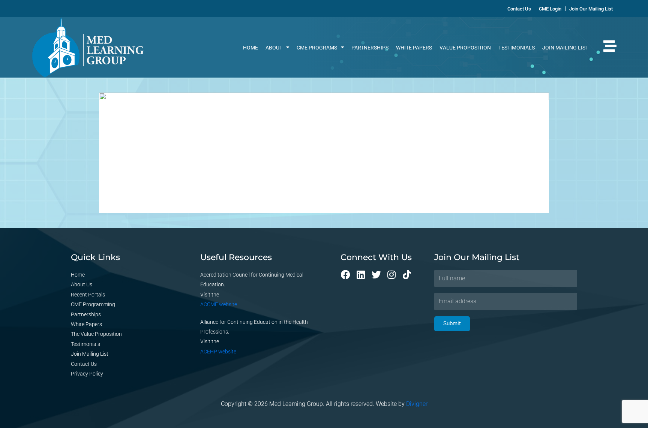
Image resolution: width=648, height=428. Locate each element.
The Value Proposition (96, 334)
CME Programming (93, 304)
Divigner (417, 403)
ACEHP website (218, 352)
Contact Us (84, 364)
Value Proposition (465, 48)
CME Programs (317, 48)
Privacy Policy (87, 374)
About (274, 48)
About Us (81, 284)
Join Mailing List (565, 48)
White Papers (414, 48)
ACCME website (218, 304)
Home (250, 48)
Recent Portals (88, 295)
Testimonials (516, 48)
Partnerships (369, 48)
